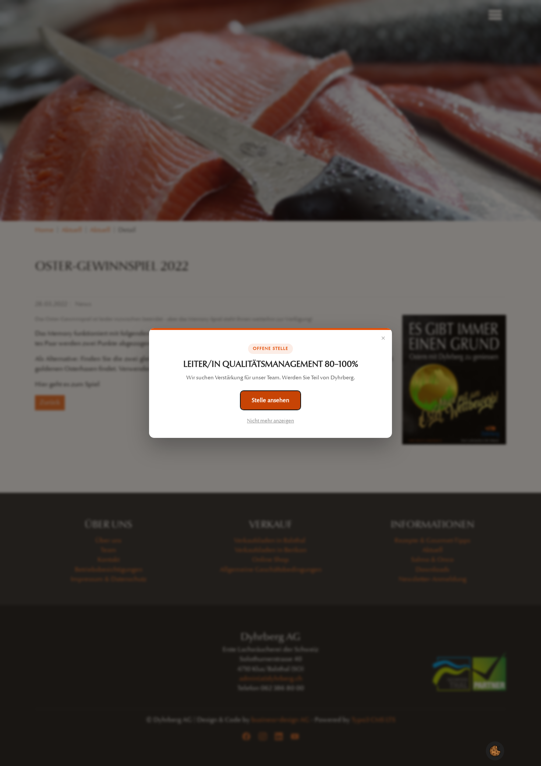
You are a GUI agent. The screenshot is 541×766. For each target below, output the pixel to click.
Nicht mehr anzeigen (270, 421)
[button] (495, 750)
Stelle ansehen (270, 400)
